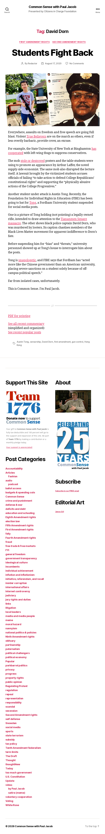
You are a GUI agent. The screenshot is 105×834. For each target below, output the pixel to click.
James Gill (59, 512)
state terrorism (14, 735)
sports (9, 731)
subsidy (10, 739)
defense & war (14, 504)
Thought (10, 760)
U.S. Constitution (15, 776)
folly (8, 533)
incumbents (12, 566)
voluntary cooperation (18, 796)
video (8, 784)
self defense (12, 719)
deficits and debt (15, 508)
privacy (10, 669)
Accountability (14, 468)
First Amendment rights (34, 42)
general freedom (15, 554)
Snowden (11, 723)
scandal (10, 706)
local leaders (13, 611)
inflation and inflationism (20, 574)
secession (11, 710)
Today (9, 768)
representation (14, 698)
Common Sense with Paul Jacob (52, 7)
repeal (9, 694)
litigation (10, 607)
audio (8, 480)
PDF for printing (19, 316)
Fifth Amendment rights (19, 525)
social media (13, 727)
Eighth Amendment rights (20, 517)
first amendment (62, 341)
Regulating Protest (16, 686)
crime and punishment (18, 500)
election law (12, 521)
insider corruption (16, 583)
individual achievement (19, 570)
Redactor (32, 63)
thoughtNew (12, 764)
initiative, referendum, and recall (24, 579)
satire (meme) (16, 792)
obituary (10, 640)
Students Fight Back (52, 52)
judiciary (10, 595)
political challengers (17, 653)
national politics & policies (20, 632)
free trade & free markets (20, 546)
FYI (7, 550)
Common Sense (14, 496)
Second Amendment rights (69, 42)
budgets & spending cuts (20, 492)
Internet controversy (17, 591)
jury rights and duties (18, 599)
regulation (11, 690)
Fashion (12, 476)
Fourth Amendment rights (20, 537)
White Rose (12, 805)
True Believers (36, 136)
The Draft (11, 756)
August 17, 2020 (53, 63)
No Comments (76, 63)
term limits (11, 752)
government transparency (21, 558)
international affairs (17, 587)
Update (9, 780)
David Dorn (47, 341)
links (8, 603)
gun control (77, 341)
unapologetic (27, 260)
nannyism (11, 628)
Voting (9, 801)
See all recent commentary (26, 324)
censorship (35, 341)
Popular (10, 661)
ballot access (13, 488)
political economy (16, 657)
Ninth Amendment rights (19, 636)
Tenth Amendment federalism (23, 747)
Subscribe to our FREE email (67, 491)
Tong (32, 203)
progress (10, 673)
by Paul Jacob (16, 788)
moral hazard (13, 624)
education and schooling (20, 513)
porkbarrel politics (16, 665)
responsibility (13, 702)
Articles (10, 472)
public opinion (13, 681)
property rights (14, 677)
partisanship (13, 644)
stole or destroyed (33, 161)
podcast (13, 484)
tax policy (11, 743)
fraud (8, 541)
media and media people (20, 616)
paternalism (12, 649)
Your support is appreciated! (19, 447)
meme (9, 620)
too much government (18, 772)
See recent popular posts (24, 332)
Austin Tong (23, 341)
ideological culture (16, 562)
